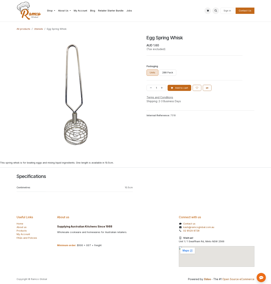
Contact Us (245, 10)
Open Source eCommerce (238, 279)
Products (22, 230)
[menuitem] (51, 10)
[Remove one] (150, 88)
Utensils (38, 29)
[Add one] (162, 88)
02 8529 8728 (191, 230)
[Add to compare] (207, 88)
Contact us (189, 223)
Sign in (227, 10)
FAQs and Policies (27, 238)
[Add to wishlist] (197, 88)
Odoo (207, 279)
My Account (23, 234)
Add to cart (181, 87)
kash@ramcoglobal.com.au (198, 227)
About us (22, 227)
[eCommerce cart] (207, 10)
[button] (215, 10)
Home (20, 223)
